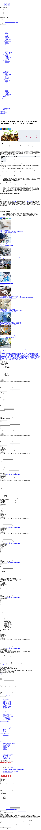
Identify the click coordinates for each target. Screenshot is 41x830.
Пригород (5, 618)
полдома (4, 468)
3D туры (4, 729)
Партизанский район (7, 623)
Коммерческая (7, 75)
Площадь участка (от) (4, 499)
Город (1, 511)
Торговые (5, 372)
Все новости (2, 351)
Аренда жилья (5, 54)
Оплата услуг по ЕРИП (7, 719)
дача (3, 464)
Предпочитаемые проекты (5, 423)
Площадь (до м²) (3, 405)
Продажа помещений (6, 745)
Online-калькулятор (6, 707)
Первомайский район (8, 624)
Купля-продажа (7, 80)
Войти (3, 98)
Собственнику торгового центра (8, 753)
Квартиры (6, 42)
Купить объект (6, 394)
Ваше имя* (2, 450)
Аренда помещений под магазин (24, 355)
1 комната (3, 571)
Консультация (2, 111)
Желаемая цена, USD (4, 472)
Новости (6, 33)
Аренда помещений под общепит (14, 359)
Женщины (3, 613)
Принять (6, 812)
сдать (4, 797)
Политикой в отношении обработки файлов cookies (10, 829)
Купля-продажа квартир (7, 41)
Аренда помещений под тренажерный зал (10, 358)
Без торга (3, 583)
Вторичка (6, 81)
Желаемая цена (3, 501)
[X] (4, 129)
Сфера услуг (6, 373)
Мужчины (3, 612)
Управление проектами (4, 750)
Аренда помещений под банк (23, 358)
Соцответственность (8, 39)
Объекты (6, 48)
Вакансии (4, 86)
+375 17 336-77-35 (6, 5)
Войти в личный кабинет (5, 29)
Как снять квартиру (6, 718)
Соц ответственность (8, 94)
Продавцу (4, 730)
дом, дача (4, 804)
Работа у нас (7, 40)
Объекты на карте (6, 746)
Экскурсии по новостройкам (8, 739)
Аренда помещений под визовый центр (19, 357)
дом (4, 493)
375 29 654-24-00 (3, 660)
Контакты (4, 79)
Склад (5, 374)
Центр (5, 619)
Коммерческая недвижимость (8, 65)
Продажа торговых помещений (6, 354)
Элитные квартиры (6, 713)
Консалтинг (7, 85)
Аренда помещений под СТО (12, 355)
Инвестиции (7, 78)
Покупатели (7, 43)
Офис (5, 371)
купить (4, 795)
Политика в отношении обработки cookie (10, 771)
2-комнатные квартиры (7, 702)
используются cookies (22, 811)
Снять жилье (7, 59)
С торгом (3, 582)
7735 (1, 0)
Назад (2, 827)
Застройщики (5, 738)
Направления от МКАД (7, 728)
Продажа (6, 67)
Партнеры (6, 35)
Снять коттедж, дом (6, 712)
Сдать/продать (4, 361)
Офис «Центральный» (7, 26)
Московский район (7, 621)
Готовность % (2, 500)
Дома (3, 723)
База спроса (5, 747)
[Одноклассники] (2, 129)
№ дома (1, 513)
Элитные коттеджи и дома (7, 714)
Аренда (6, 66)
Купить (6, 50)
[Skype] (8, 129)
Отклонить (10, 812)
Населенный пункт (3, 498)
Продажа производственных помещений (16, 356)
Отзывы (6, 36)
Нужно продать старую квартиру (8, 430)
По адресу (2, 566)
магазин (14, 201)
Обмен (3, 509)
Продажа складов (5, 356)
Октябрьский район (7, 622)
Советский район (7, 625)
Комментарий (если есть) (5, 388)
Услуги (6, 32)
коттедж (5, 494)
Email (1, 387)
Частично (3, 608)
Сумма (1, 581)
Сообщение (2, 693)
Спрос (6, 68)
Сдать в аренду (6, 366)
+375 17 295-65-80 (6, 3)
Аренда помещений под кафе (23, 354)
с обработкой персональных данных (11, 22)
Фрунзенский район (7, 626)
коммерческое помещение (7, 805)
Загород (6, 82)
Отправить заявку (4, 420)
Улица (1, 512)
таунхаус (4, 469)
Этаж (1, 570)
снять (4, 798)
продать (4, 796)
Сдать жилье (7, 58)
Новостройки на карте (7, 736)
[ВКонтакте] (1, 129)
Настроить (2, 812)
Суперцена (7, 46)
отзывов (12, 767)
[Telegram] (10, 129)
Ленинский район (7, 620)
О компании (5, 31)
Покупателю (7, 63)
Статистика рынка (8, 74)
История (6, 38)
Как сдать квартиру (6, 717)
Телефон (2, 19)
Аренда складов (15, 354)
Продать (6, 44)
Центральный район (7, 627)
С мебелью (4, 607)
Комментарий (2, 473)
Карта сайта (5, 766)
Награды (6, 34)
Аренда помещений (6, 744)
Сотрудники (7, 71)
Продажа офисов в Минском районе (30, 356)
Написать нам (5, 765)
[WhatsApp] (7, 129)
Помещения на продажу (12, 353)
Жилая (6, 76)
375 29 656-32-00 (3, 664)
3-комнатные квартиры (7, 703)
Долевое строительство (4, 733)
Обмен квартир (5, 705)
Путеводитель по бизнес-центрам (9, 743)
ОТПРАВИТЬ (3, 475)
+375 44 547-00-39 (6, 4)
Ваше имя (2, 378)
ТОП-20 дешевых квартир (7, 704)
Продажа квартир (6, 699)
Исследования (7, 77)
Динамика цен (5, 756)
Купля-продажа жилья (4, 697)
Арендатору (7, 70)
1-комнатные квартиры (7, 701)
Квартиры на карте (6, 715)
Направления (7, 53)
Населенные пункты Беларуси (8, 727)
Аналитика (5, 73)
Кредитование (5, 72)
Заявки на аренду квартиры (8, 716)
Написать (2, 673)
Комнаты (4, 700)
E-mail (1, 487)
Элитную (3, 606)
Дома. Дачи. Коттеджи (7, 47)
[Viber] (5, 129)
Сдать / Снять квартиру (7, 711)
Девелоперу (7, 62)
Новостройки (5, 60)
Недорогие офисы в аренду (22, 353)
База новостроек (5, 735)
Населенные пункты (8, 52)
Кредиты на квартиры (7, 706)
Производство (6, 375)
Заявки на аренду (8, 57)
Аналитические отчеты (7, 755)
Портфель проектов (6, 758)
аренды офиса (29, 201)
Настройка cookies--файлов (7, 772)
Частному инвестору (6, 757)
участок (4, 463)
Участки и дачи (5, 725)
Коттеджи (6, 56)
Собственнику (7, 69)
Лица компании (7, 37)
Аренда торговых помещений (32, 353)
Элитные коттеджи (6, 726)
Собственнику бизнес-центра (8, 754)
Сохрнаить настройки (7, 827)
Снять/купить (4, 362)
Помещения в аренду (4, 353)
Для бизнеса (7, 84)
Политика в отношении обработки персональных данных (13, 769)
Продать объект (7, 367)
